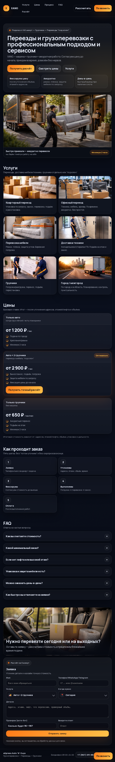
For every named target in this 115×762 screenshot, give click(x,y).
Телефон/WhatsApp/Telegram (73, 677)
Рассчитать (83, 8)
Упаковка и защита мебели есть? (57, 571)
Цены (37, 4)
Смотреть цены (48, 68)
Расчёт (26, 11)
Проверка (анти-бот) (16, 720)
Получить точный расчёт (24, 390)
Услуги (25, 4)
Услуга (9, 689)
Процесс (49, 4)
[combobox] (31, 695)
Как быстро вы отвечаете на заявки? (57, 594)
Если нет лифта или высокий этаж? (57, 559)
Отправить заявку (57, 733)
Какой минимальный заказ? (57, 548)
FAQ (60, 4)
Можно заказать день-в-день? (57, 583)
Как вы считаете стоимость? (57, 536)
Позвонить (103, 8)
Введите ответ (65, 720)
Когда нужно (64, 689)
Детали (10, 701)
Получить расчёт (21, 68)
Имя (8, 677)
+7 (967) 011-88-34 (87, 754)
